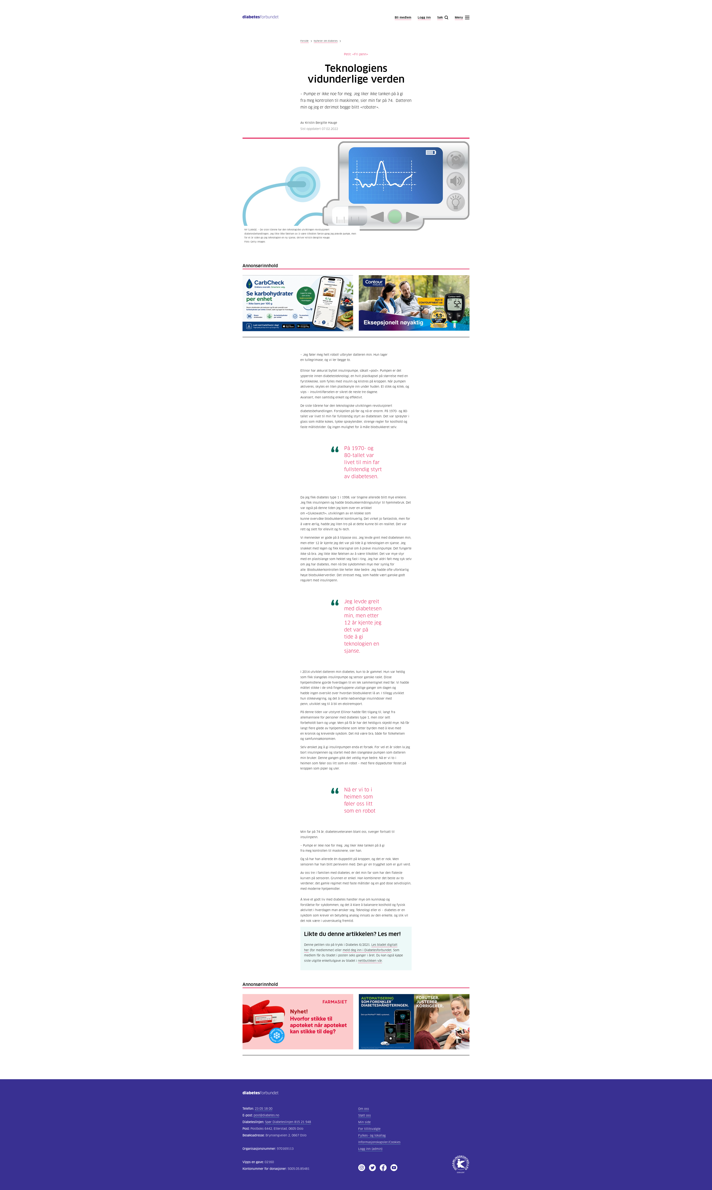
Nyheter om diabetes (326, 41)
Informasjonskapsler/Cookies (379, 1142)
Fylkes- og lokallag (372, 1135)
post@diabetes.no (266, 1115)
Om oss (363, 1109)
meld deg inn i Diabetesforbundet (367, 949)
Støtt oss (364, 1115)
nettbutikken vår (370, 960)
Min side (364, 1122)
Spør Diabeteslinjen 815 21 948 (288, 1122)
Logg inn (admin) (370, 1149)
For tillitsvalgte (369, 1129)
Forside (304, 41)
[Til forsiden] (260, 17)
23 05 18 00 (263, 1108)
